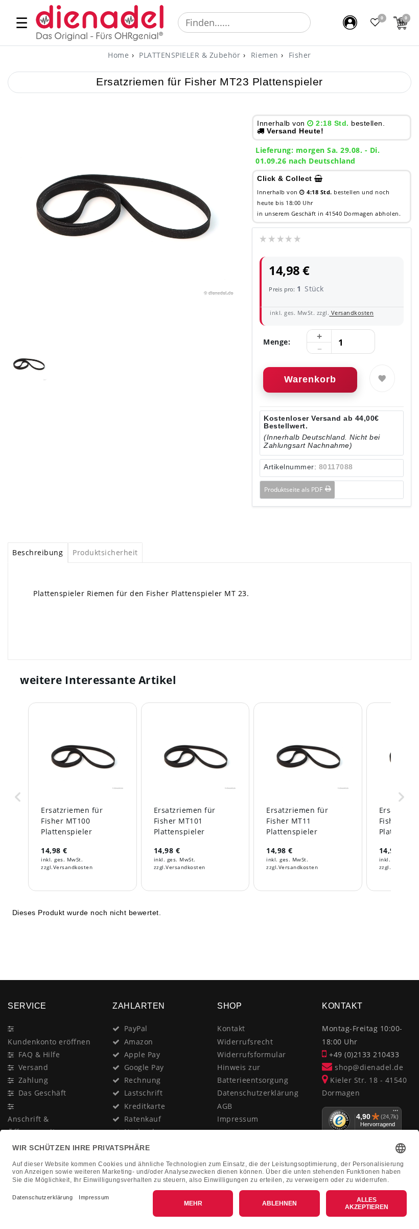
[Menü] (395, 1113)
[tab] (38, 552)
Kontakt (231, 1028)
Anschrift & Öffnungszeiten (36, 1125)
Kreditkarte (145, 1106)
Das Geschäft (42, 1093)
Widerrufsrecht (245, 1041)
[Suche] (318, 22)
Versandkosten (351, 312)
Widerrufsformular (251, 1054)
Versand (33, 1067)
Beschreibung (37, 552)
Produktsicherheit (105, 552)
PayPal (136, 1028)
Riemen (263, 55)
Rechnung (142, 1080)
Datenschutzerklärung (257, 1093)
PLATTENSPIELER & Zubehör (189, 55)
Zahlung (33, 1080)
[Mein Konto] (350, 22)
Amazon (138, 1041)
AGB (224, 1106)
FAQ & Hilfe (39, 1054)
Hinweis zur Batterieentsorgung (252, 1073)
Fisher (298, 55)
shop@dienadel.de (368, 1067)
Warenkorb (310, 379)
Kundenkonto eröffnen (49, 1041)
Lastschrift (143, 1093)
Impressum (238, 1119)
